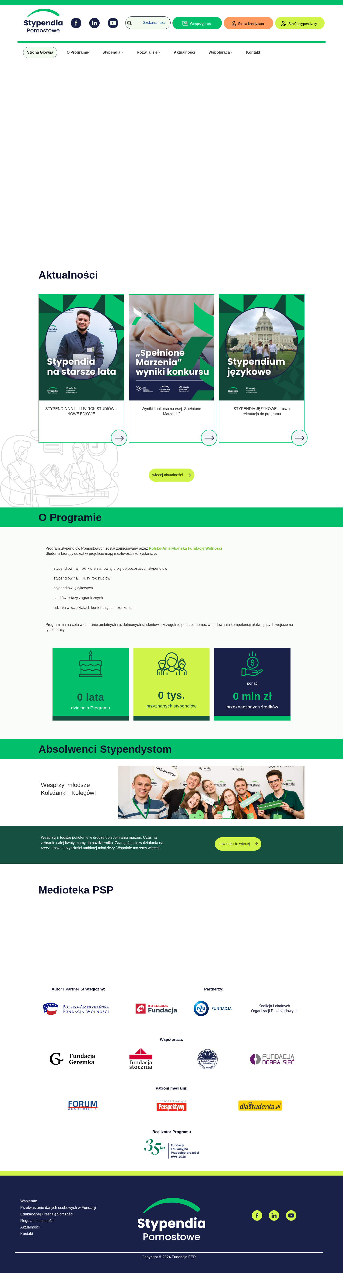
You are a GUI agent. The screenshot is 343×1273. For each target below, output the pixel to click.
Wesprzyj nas (200, 24)
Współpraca (219, 52)
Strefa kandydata (251, 24)
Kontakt (253, 52)
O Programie (78, 52)
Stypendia (111, 52)
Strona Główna (40, 52)
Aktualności (184, 52)
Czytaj (119, 438)
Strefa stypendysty (302, 24)
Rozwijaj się (147, 52)
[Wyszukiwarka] (129, 23)
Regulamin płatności (37, 1221)
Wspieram (28, 1201)
